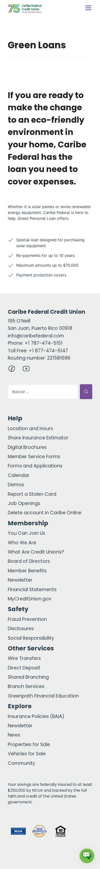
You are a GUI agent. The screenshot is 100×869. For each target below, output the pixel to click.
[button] (81, 831)
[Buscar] (86, 391)
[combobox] (43, 391)
